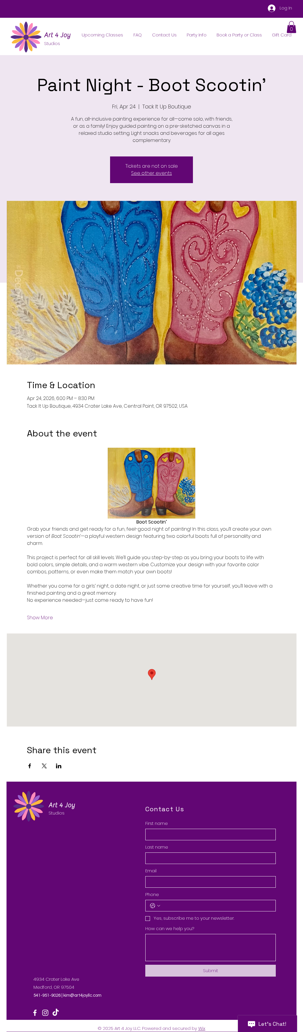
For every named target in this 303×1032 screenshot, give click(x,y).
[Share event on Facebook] (30, 766)
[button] (291, 27)
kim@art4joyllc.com (82, 995)
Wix (201, 1028)
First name (156, 823)
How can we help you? (169, 928)
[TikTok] (55, 1013)
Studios (57, 813)
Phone (152, 894)
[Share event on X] (44, 766)
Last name (156, 847)
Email (151, 871)
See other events (151, 173)
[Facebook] (35, 1013)
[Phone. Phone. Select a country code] (155, 905)
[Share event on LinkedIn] (59, 766)
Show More (40, 618)
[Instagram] (45, 1013)
